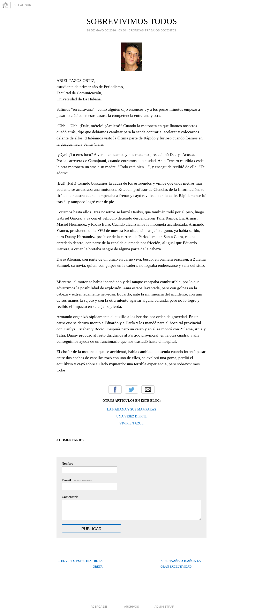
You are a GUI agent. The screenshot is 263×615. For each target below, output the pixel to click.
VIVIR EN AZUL (131, 423)
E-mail (77, 480)
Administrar (164, 606)
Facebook (115, 389)
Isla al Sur (22, 5)
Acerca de (99, 606)
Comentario (70, 497)
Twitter (131, 389)
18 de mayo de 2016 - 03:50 (106, 30)
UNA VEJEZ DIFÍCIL (131, 416)
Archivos (131, 606)
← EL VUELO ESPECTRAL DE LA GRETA (80, 563)
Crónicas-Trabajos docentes (152, 30)
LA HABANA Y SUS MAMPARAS (131, 409)
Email (148, 389)
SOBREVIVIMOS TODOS (131, 21)
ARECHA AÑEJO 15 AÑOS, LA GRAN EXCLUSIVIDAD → (180, 563)
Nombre (67, 463)
